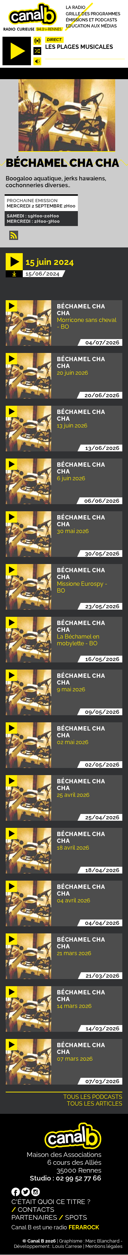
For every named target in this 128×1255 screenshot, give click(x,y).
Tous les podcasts (92, 1096)
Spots (76, 1217)
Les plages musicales (79, 46)
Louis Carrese (67, 1246)
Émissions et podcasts (91, 19)
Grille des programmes (93, 13)
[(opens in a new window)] (15, 1193)
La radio (75, 7)
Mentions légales (103, 1246)
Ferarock (84, 1227)
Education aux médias (91, 26)
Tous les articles (94, 1103)
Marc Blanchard (102, 1241)
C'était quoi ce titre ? (50, 1201)
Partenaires (34, 1217)
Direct (54, 39)
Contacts (36, 1209)
